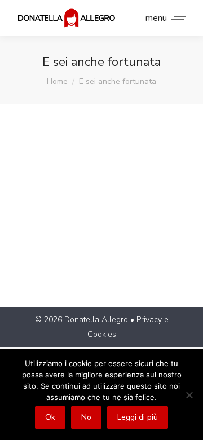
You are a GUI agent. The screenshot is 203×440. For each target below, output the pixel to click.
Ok (50, 417)
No (86, 417)
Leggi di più (137, 417)
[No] (189, 395)
